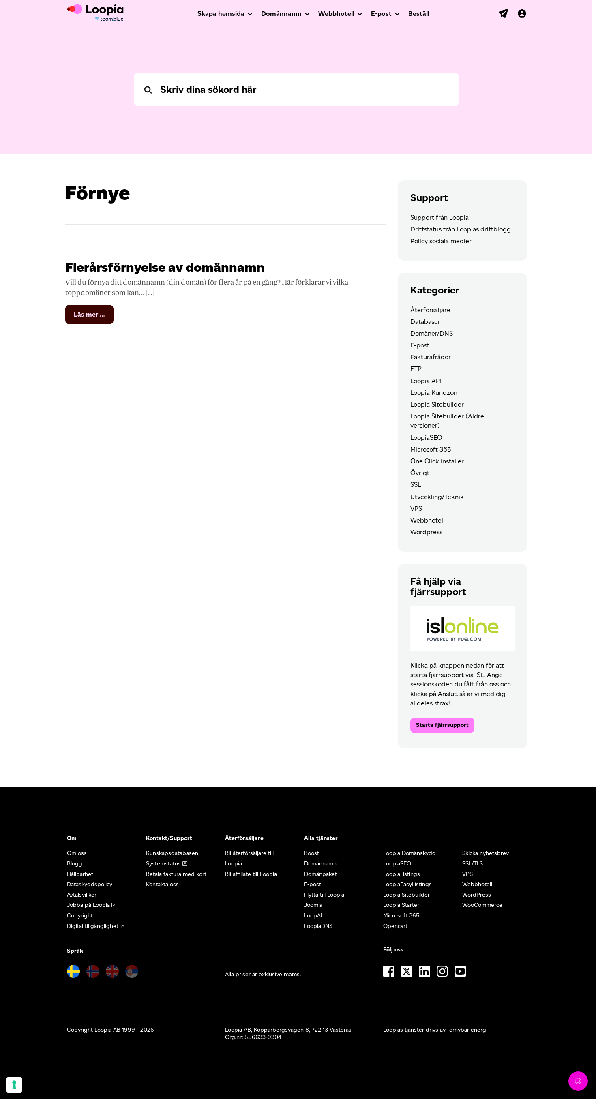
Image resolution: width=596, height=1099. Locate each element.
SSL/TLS (472, 863)
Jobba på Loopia (88, 905)
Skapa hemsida (220, 13)
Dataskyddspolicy (89, 884)
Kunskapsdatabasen (172, 853)
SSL (415, 484)
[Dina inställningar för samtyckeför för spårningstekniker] (14, 1085)
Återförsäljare (430, 310)
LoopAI (313, 915)
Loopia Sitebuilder (437, 404)
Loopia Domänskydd (409, 853)
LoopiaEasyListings (407, 884)
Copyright (80, 915)
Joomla (313, 905)
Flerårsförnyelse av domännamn (165, 267)
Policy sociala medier (441, 241)
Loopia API (426, 381)
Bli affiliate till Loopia (251, 874)
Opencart (395, 926)
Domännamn (281, 13)
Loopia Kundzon (433, 392)
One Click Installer (437, 461)
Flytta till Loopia (324, 894)
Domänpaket (320, 874)
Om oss (77, 853)
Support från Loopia (439, 217)
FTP (416, 369)
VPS (416, 508)
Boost (311, 853)
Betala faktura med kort (176, 874)
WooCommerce (482, 905)
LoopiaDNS (318, 926)
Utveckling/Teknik (437, 497)
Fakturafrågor (430, 357)
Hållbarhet (80, 874)
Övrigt (419, 473)
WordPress (476, 894)
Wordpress (426, 532)
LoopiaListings (401, 874)
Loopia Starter (401, 905)
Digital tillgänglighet (92, 926)
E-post (381, 13)
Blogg (74, 863)
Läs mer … (94, 317)
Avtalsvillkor (81, 894)
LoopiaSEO (426, 437)
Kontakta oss (162, 884)
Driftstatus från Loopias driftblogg (460, 229)
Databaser (425, 322)
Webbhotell (336, 13)
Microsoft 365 (430, 449)
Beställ (418, 13)
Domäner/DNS (431, 333)
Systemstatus (163, 863)
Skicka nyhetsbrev (485, 853)
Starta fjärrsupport (442, 725)
